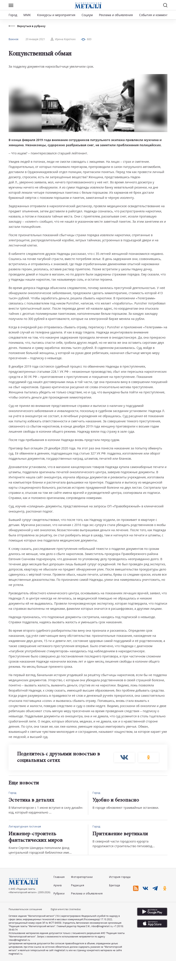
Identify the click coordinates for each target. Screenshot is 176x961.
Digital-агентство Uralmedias (66, 909)
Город (13, 15)
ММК (27, 15)
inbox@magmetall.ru (101, 926)
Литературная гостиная (25, 826)
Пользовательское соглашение (25, 909)
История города (119, 877)
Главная (59, 877)
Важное (13, 39)
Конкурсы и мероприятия (56, 15)
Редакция (77, 885)
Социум (87, 15)
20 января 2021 (35, 39)
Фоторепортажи (82, 877)
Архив (57, 885)
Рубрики (59, 893)
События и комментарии (157, 15)
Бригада (114, 885)
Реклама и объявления (116, 15)
